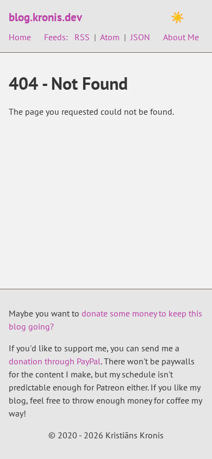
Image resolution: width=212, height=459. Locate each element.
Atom (110, 37)
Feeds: (56, 37)
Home (20, 37)
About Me (181, 37)
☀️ (177, 17)
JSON (140, 37)
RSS (82, 37)
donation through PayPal (55, 361)
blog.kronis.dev (45, 17)
